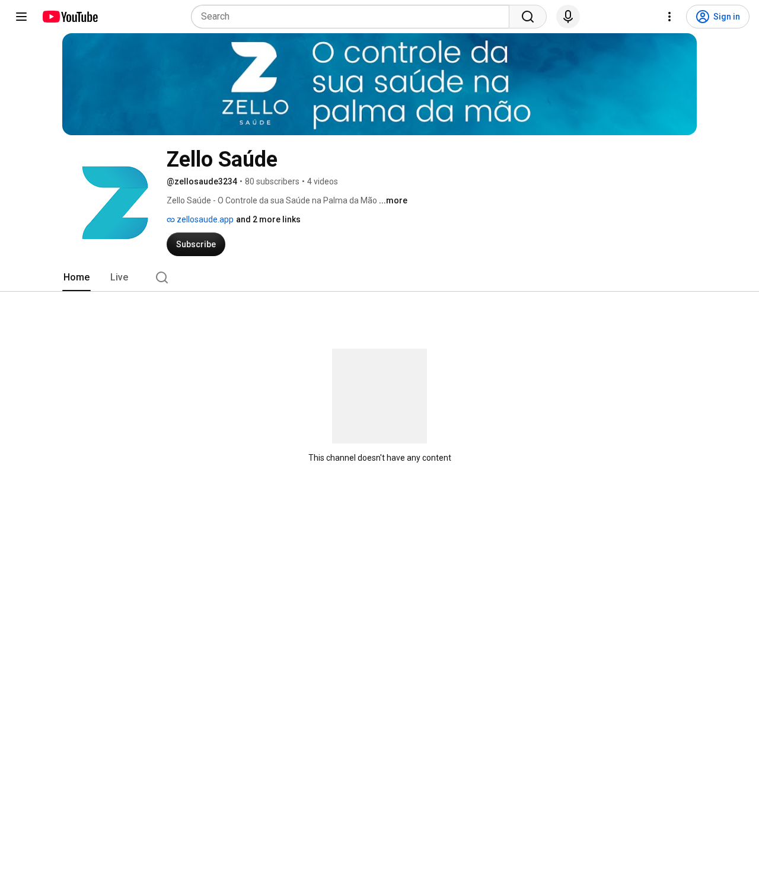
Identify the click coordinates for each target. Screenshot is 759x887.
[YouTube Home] (69, 16)
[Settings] (669, 16)
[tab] (76, 277)
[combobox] (353, 16)
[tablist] (379, 277)
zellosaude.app (204, 219)
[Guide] (21, 16)
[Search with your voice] (568, 16)
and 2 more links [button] (268, 219)
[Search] (528, 16)
